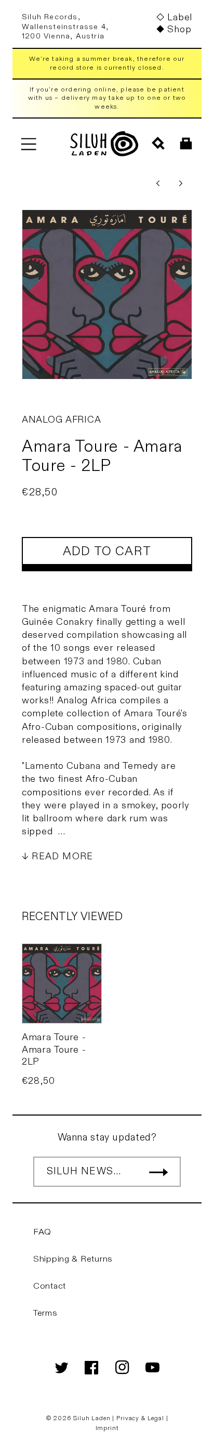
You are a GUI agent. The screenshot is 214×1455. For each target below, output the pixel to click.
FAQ (42, 1232)
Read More (62, 856)
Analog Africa (61, 420)
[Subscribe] (158, 1172)
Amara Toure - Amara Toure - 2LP (54, 1049)
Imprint (107, 1428)
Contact (49, 1286)
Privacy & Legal (141, 1418)
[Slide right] (180, 183)
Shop (179, 29)
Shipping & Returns (73, 1259)
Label (179, 17)
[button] (28, 144)
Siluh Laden (91, 1418)
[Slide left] (157, 183)
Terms (45, 1313)
